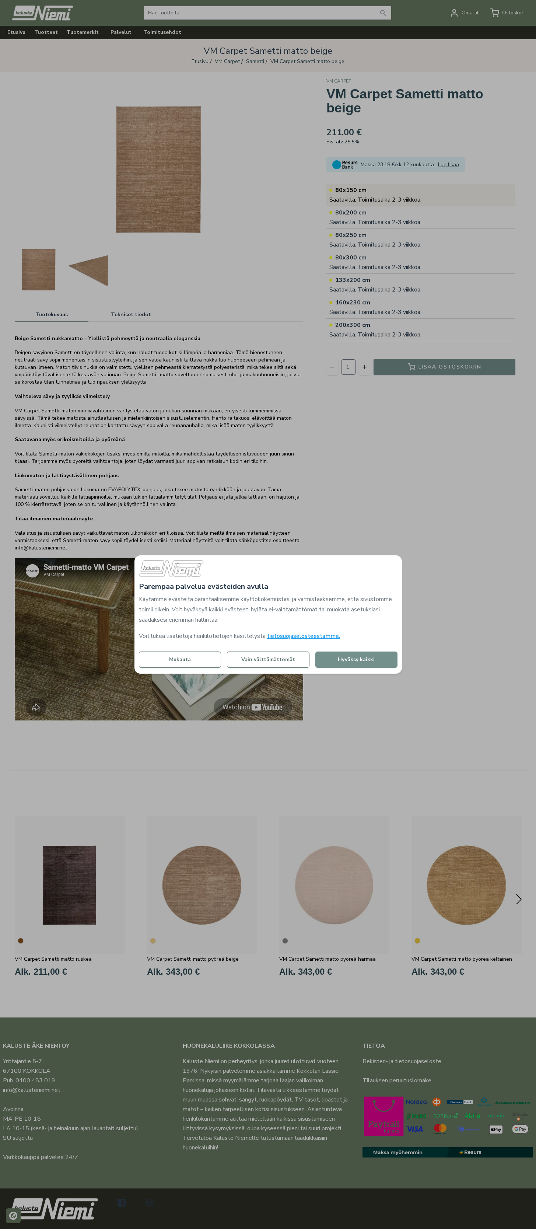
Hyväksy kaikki (356, 659)
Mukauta (180, 659)
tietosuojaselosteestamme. (303, 636)
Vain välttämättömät (268, 659)
